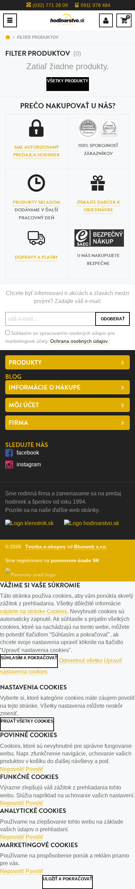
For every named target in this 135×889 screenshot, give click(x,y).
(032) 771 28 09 (49, 5)
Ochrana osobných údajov (79, 341)
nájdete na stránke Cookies (33, 611)
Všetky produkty (67, 81)
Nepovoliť (12, 769)
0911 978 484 (94, 5)
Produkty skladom (36, 202)
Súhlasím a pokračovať (29, 658)
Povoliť (34, 769)
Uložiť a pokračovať (67, 879)
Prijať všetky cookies (27, 721)
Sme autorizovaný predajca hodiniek (36, 151)
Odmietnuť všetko (80, 660)
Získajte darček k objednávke (98, 206)
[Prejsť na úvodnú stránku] (67, 19)
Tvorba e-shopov (45, 546)
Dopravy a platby (36, 257)
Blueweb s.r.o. (90, 546)
